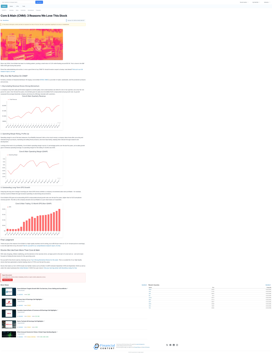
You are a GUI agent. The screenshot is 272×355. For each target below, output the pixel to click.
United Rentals (24, 268)
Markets (4, 6)
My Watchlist (255, 2)
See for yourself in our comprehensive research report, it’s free (41, 245)
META (150, 299)
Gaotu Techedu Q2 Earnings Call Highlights (31, 321)
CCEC (41, 336)
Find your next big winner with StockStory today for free (60, 268)
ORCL (150, 305)
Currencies (23, 10)
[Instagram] (177, 347)
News (17, 10)
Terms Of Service (145, 347)
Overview (11, 10)
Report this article (7, 279)
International (31, 10)
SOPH (47, 336)
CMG (38, 316)
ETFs (17, 6)
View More (144, 285)
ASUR (29, 294)
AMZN (150, 289)
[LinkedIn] (173, 347)
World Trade (33, 336)
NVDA (150, 303)
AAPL (150, 291)
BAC (150, 295)
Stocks (11, 6)
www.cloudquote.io (140, 344)
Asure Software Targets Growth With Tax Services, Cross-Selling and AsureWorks (42, 288)
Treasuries (38, 10)
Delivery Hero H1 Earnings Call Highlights (30, 299)
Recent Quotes (243, 2)
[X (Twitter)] (167, 347)
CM (36, 316)
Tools (23, 6)
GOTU (36, 327)
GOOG (150, 297)
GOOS (44, 336)
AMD (150, 293)
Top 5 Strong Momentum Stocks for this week (44, 260)
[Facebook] (170, 347)
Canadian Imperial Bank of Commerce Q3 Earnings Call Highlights (37, 310)
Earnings (29, 305)
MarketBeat (21, 294)
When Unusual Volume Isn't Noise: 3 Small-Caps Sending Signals (37, 332)
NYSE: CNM (44, 79)
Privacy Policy (137, 347)
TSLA (150, 308)
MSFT (150, 301)
